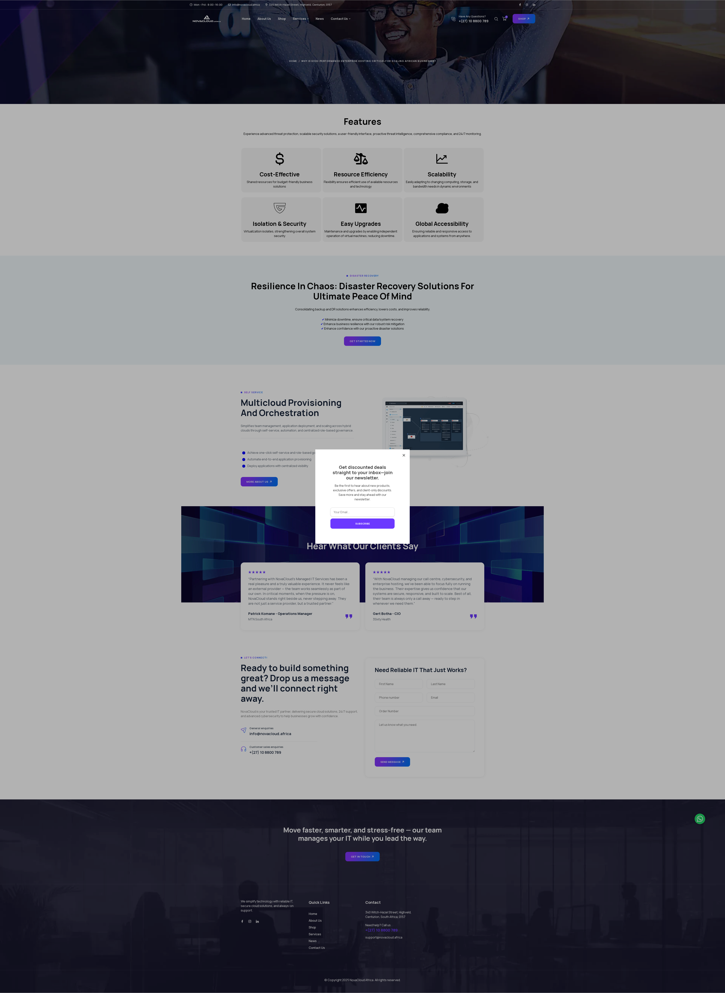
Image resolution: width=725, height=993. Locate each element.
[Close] (404, 455)
